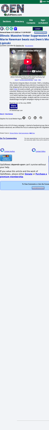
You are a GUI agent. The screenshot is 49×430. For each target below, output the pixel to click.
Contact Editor (41, 151)
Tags (32, 133)
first (15, 89)
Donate (28, 174)
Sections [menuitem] (7, 21)
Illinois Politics (14, 133)
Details (35, 79)
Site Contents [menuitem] (31, 21)
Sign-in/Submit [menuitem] (42, 21)
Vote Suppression (24, 133)
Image (16, 80)
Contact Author (9, 151)
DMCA (39, 79)
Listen (37, 29)
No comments (29, 45)
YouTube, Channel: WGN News (26, 80)
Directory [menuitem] (19, 21)
